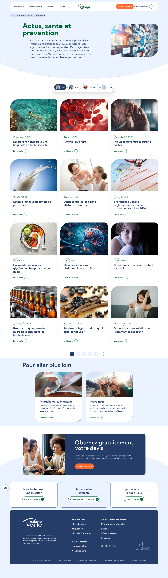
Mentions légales (65, 560)
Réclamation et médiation (114, 560)
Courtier (62, 6)
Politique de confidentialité (87, 560)
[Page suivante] (102, 354)
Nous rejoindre (79, 550)
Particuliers (18, 6)
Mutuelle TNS (78, 528)
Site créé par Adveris (138, 560)
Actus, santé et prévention (113, 519)
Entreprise (50, 6)
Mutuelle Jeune (79, 524)
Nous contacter (79, 541)
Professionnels (34, 6)
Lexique (105, 528)
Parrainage (106, 538)
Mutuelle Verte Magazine (113, 524)
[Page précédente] (66, 354)
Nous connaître (79, 546)
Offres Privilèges (109, 533)
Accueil (14, 15)
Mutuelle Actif (78, 519)
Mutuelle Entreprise (81, 533)
